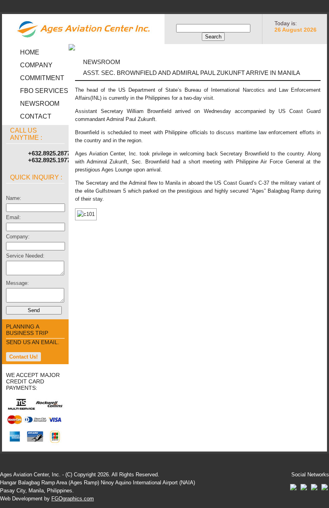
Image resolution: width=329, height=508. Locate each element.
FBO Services (44, 90)
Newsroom (39, 103)
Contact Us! (23, 357)
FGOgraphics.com (72, 499)
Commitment (42, 78)
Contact (35, 116)
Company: (18, 237)
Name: (13, 198)
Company (36, 65)
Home (29, 52)
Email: (13, 217)
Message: (17, 283)
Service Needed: (25, 256)
